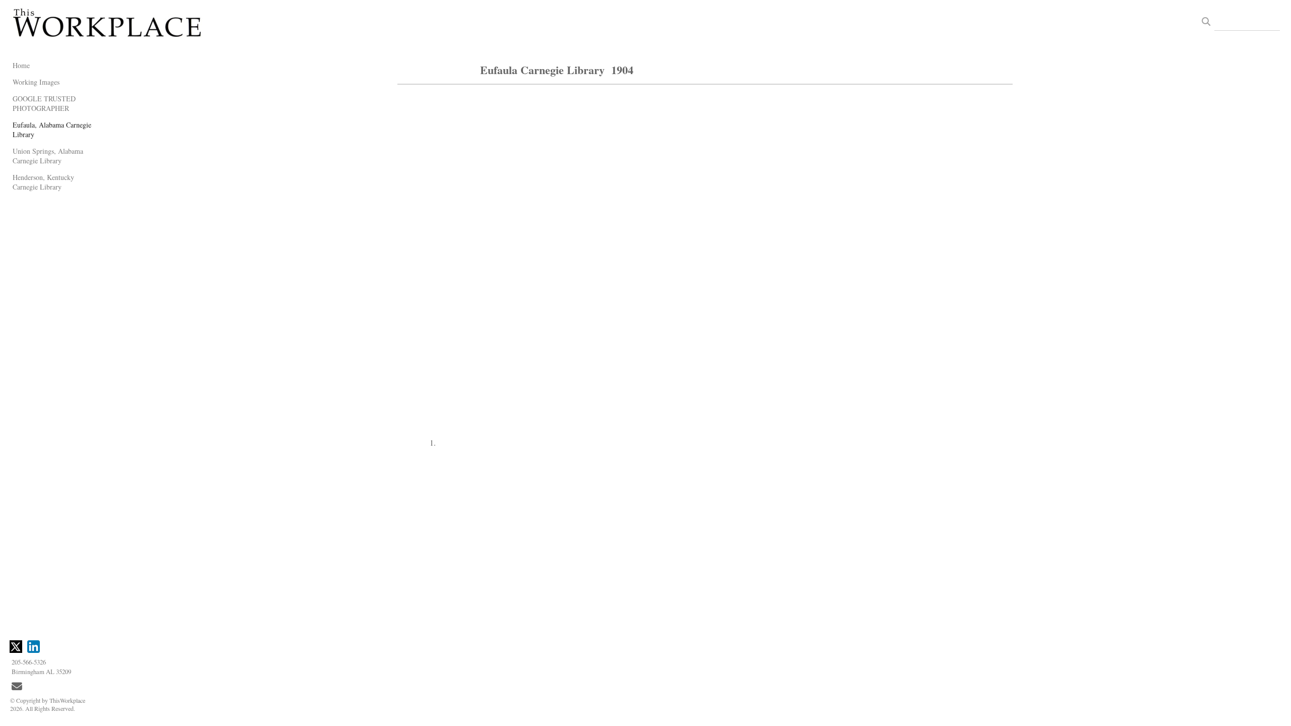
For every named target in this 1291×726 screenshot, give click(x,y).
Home (21, 65)
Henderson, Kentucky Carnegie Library (43, 182)
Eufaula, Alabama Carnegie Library (52, 129)
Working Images (36, 82)
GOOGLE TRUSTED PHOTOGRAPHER (44, 103)
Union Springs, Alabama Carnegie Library (48, 155)
